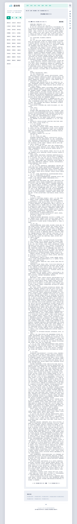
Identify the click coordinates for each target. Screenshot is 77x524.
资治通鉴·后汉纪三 (45, 498)
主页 (28, 10)
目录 (46, 483)
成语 (50, 5)
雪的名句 (8, 43)
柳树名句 (8, 50)
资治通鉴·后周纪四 (53, 496)
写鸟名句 (8, 53)
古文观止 (19, 33)
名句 (35, 5)
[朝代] (16, 17)
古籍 (43, 5)
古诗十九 (13, 33)
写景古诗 (13, 36)
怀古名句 (19, 56)
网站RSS (55, 509)
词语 (46, 5)
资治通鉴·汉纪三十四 (40, 483)
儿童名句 (19, 50)
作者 (39, 5)
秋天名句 (13, 39)
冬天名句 (19, 39)
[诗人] (12, 17)
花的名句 (19, 43)
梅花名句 (13, 46)
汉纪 (38, 10)
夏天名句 (8, 39)
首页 (28, 5)
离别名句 (13, 60)
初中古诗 (13, 26)
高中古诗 (19, 26)
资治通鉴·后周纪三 (45, 496)
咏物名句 (8, 36)
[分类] (9, 17)
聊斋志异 (19, 60)
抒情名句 (8, 60)
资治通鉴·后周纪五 (60, 496)
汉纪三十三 (44, 21)
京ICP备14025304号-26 (39, 509)
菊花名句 (8, 46)
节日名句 (19, 53)
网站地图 (51, 509)
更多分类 (8, 63)
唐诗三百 (8, 22)
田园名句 (13, 56)
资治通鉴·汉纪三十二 (55, 483)
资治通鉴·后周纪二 (38, 496)
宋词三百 (19, 22)
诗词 (31, 5)
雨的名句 (13, 43)
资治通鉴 (35, 10)
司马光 (29, 21)
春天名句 (19, 36)
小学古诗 (8, 26)
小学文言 (8, 29)
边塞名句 (8, 56)
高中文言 (19, 29)
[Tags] (20, 17)
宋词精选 (8, 33)
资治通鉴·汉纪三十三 (44, 10)
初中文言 (13, 29)
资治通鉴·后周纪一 (30, 496)
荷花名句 (19, 46)
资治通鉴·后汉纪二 (38, 498)
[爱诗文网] (14, 5)
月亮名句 (13, 50)
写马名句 (13, 53)
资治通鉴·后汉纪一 (30, 498)
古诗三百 (13, 22)
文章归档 (46, 509)
